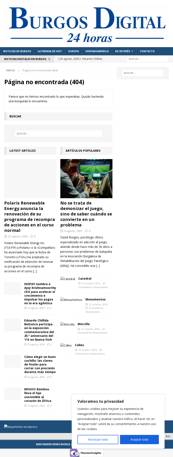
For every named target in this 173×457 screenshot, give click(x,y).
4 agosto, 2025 (73, 231)
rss (168, 436)
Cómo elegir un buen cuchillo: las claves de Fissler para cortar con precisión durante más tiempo (40, 364)
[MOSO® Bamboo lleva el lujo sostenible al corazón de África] (12, 393)
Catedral (84, 278)
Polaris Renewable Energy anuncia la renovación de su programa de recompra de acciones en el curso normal (29, 216)
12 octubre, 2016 (91, 283)
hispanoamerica (97, 51)
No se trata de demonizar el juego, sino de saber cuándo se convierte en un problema (86, 214)
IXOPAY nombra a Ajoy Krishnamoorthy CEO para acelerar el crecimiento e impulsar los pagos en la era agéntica (40, 293)
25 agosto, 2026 (18, 236)
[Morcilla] (67, 324)
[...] (35, 271)
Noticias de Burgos (17, 51)
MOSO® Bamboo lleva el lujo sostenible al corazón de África (37, 395)
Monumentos (95, 299)
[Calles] (66, 345)
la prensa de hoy (50, 51)
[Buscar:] (148, 59)
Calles (79, 345)
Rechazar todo (98, 439)
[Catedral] (67, 279)
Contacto (147, 51)
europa (73, 51)
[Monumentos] (71, 300)
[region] (118, 421)
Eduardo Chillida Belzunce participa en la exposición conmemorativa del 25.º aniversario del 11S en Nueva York (39, 329)
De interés (122, 51)
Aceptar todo (140, 439)
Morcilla (84, 324)
